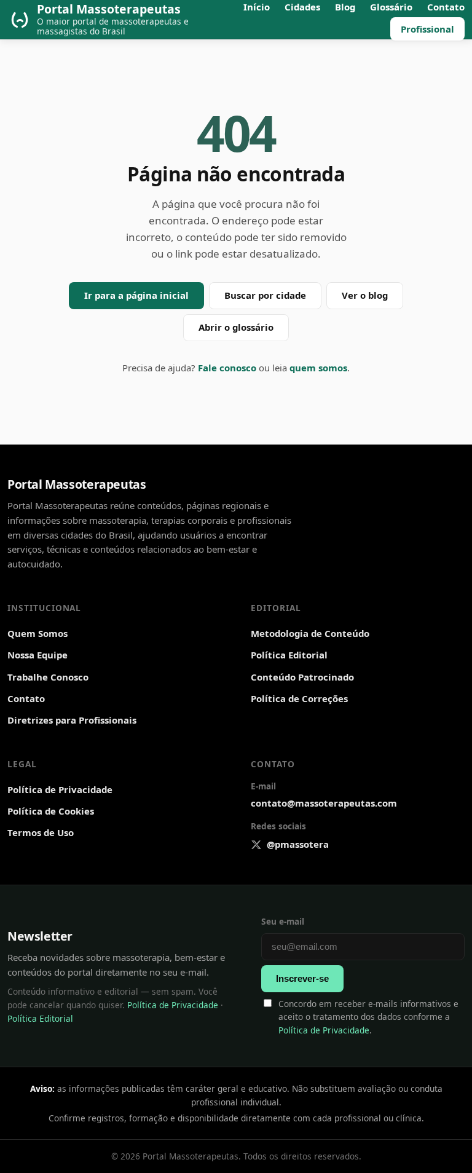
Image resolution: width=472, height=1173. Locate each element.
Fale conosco (227, 367)
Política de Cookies (50, 811)
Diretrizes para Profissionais (71, 720)
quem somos (318, 367)
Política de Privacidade (59, 789)
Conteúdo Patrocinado (302, 677)
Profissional (427, 29)
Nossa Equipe (37, 655)
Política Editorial (289, 655)
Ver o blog (365, 295)
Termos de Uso (40, 832)
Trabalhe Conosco (47, 677)
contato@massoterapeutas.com (324, 803)
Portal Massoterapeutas (76, 484)
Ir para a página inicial (136, 295)
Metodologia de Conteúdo (310, 633)
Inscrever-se (302, 978)
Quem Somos (37, 633)
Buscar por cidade (265, 295)
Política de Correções (299, 698)
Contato (26, 698)
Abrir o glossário (236, 327)
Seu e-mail (282, 921)
